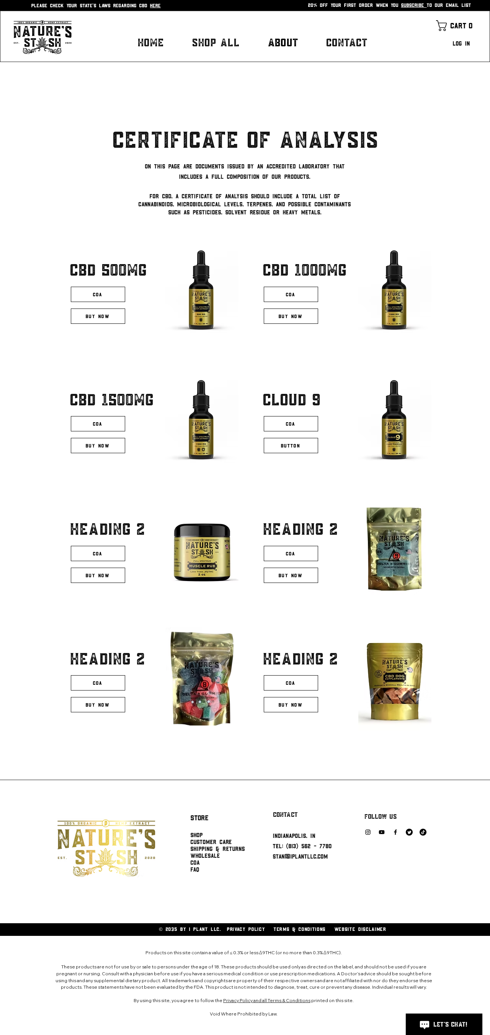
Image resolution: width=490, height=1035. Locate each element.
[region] (148, 297)
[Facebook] (395, 832)
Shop (197, 834)
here (155, 5)
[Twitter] (409, 832)
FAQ (195, 869)
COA (195, 862)
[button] (455, 25)
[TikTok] (423, 832)
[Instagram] (367, 832)
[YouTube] (381, 832)
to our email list (449, 5)
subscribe (414, 5)
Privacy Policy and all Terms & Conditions (266, 1000)
